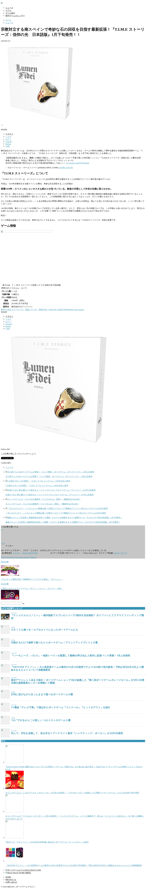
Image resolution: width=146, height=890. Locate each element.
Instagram (19, 557)
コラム (8, 10)
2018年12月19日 (66, 168)
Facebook (11, 557)
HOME (8, 877)
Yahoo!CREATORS (30, 553)
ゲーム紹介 (10, 13)
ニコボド (16, 553)
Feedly (26, 557)
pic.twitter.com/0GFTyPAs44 (77, 163)
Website (33, 557)
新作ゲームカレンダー (15, 16)
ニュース (9, 8)
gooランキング (120, 553)
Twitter (4, 557)
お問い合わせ (11, 882)
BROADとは (10, 879)
